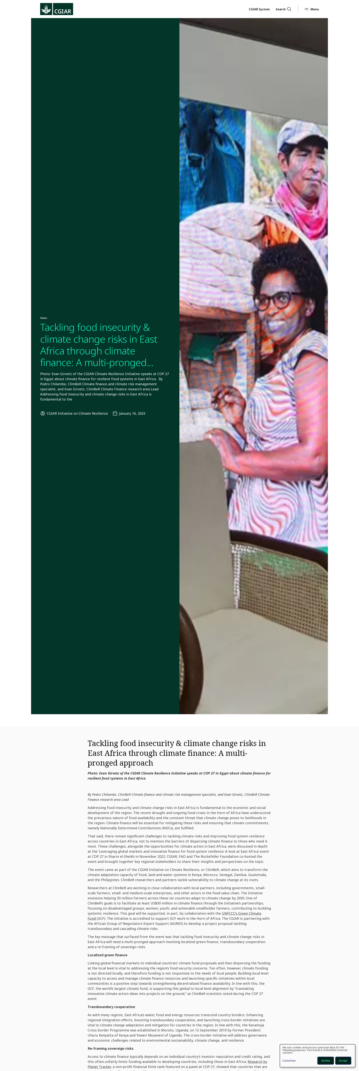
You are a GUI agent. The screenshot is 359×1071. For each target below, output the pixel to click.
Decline (325, 1060)
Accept (343, 1060)
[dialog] (317, 1055)
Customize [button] (289, 1060)
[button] (259, 9)
